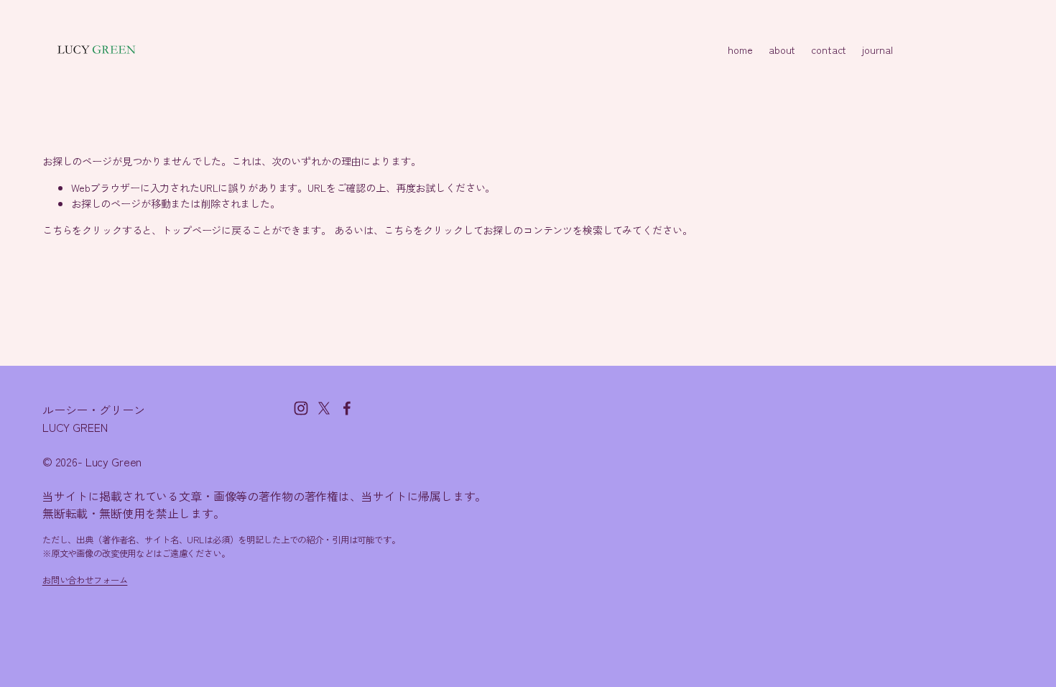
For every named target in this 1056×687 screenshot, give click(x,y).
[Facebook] (347, 408)
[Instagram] (301, 408)
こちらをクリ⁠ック (82, 229)
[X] (324, 408)
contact (828, 49)
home (740, 49)
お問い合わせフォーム (85, 579)
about (782, 49)
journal (877, 49)
